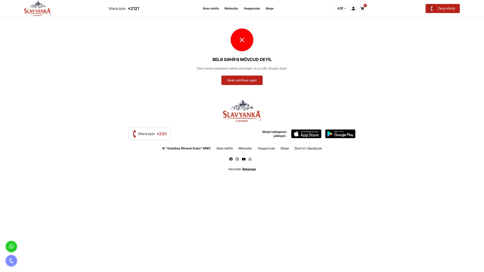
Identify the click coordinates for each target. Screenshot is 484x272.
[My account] (353, 8)
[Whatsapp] (250, 159)
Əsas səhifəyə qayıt (242, 80)
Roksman (249, 169)
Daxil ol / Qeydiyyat (308, 148)
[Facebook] (231, 159)
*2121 (133, 8)
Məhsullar (231, 8)
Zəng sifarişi (446, 8)
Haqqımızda (252, 8)
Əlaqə (270, 8)
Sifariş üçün (152, 134)
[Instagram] (237, 159)
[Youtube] (244, 159)
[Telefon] (11, 260)
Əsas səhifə (211, 8)
